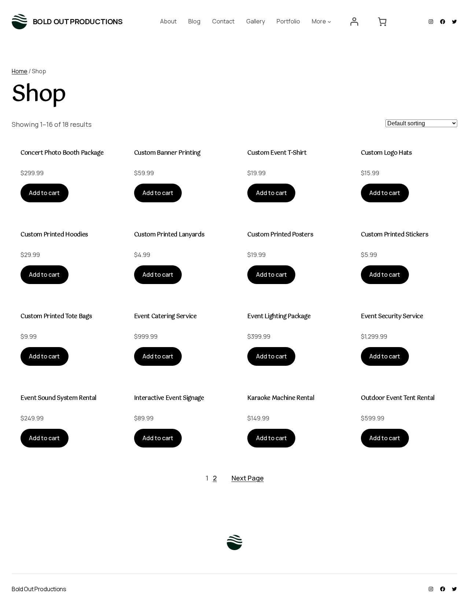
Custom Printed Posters (280, 235)
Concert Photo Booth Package (62, 153)
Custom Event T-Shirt (277, 153)
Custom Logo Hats (386, 153)
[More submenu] (329, 21)
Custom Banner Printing (167, 153)
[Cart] (382, 22)
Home (19, 71)
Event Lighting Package (278, 316)
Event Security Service (392, 316)
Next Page (248, 478)
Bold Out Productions (78, 21)
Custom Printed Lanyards (169, 235)
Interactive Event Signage (169, 398)
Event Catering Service (165, 316)
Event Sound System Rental (58, 398)
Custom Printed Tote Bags (56, 316)
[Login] (354, 22)
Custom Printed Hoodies (54, 235)
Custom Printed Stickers (394, 235)
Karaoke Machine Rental (280, 398)
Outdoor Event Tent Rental (398, 398)
